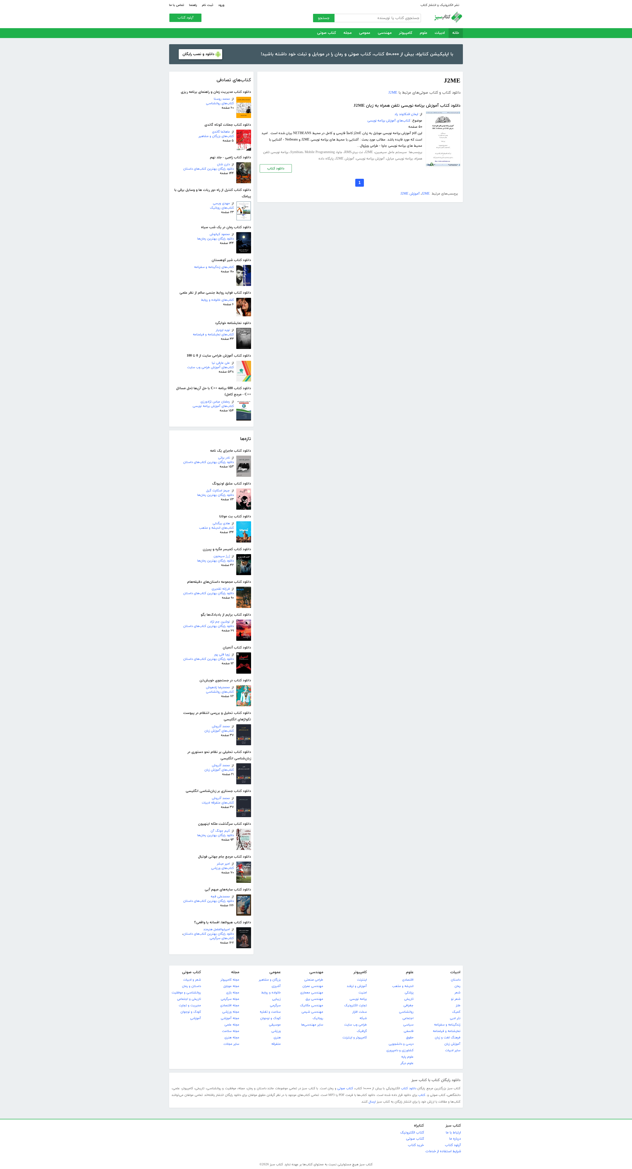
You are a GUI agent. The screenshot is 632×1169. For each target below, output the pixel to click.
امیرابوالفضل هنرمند (216, 929)
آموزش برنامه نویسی (370, 158)
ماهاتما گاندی (221, 132)
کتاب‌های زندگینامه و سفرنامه (214, 267)
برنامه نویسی (358, 999)
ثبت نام (207, 5)
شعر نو (455, 999)
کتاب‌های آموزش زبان (219, 731)
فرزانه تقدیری (221, 589)
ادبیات (440, 33)
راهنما (193, 5)
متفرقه (276, 1044)
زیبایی (276, 999)
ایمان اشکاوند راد (406, 114)
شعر (457, 992)
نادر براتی (224, 458)
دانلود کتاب (275, 168)
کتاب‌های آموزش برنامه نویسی (213, 406)
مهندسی (385, 33)
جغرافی (408, 1005)
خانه (455, 33)
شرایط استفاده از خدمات (443, 1151)
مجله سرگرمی (230, 999)
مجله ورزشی (230, 1012)
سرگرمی (275, 1005)
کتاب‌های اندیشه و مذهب (216, 528)
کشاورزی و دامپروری (400, 1050)
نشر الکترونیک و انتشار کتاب (439, 5)
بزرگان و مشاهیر (270, 980)
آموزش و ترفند (357, 986)
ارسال (372, 1102)
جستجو (324, 18)
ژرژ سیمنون (222, 556)
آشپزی (276, 986)
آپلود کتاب (186, 17)
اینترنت (362, 980)
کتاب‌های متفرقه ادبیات (218, 803)
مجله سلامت (230, 1031)
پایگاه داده (326, 158)
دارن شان (223, 164)
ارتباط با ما (453, 1132)
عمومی (364, 33)
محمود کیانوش (220, 234)
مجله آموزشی (230, 1018)
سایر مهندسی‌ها (312, 1025)
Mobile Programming (320, 152)
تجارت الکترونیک (355, 1005)
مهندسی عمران (312, 986)
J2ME (392, 92)
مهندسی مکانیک (311, 1005)
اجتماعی (408, 1018)
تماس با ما (176, 5)
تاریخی (409, 999)
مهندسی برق (314, 999)
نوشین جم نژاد (220, 622)
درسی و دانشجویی (401, 1044)
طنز (458, 1005)
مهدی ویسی (221, 203)
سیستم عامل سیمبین (391, 152)
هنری (277, 1037)
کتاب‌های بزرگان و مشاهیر (216, 136)
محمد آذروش (221, 726)
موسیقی (275, 1025)
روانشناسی (406, 1012)
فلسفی (409, 1031)
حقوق (410, 1037)
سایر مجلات (231, 1044)
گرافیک (362, 1031)
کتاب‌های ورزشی (222, 868)
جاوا (339, 152)
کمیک (456, 1012)
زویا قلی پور (222, 654)
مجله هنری (231, 1037)
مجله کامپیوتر (229, 980)
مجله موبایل (231, 986)
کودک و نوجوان (270, 1018)
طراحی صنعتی (313, 980)
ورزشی (276, 1031)
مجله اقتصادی (229, 1005)
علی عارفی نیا (221, 363)
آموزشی (195, 1018)
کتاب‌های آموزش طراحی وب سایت (210, 367)
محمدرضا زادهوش (218, 687)
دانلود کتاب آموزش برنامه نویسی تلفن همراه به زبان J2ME (407, 106)
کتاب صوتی (326, 33)
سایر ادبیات (452, 1050)
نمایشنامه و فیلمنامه (446, 1031)
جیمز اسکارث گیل (218, 490)
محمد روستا (222, 99)
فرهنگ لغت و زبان (447, 1037)
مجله (347, 33)
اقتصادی (408, 980)
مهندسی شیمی (312, 1012)
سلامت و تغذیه (270, 1012)
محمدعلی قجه (220, 896)
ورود (221, 5)
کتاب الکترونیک (412, 1132)
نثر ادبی (455, 1018)
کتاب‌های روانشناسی (220, 103)
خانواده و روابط (271, 992)
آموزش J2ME (345, 158)
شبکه (363, 1018)
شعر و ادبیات (192, 980)
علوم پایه (407, 1057)
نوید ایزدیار (223, 330)
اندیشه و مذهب (403, 986)
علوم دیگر (407, 1063)
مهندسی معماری (311, 992)
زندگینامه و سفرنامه (447, 1025)
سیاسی (408, 1025)
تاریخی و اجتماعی (189, 999)
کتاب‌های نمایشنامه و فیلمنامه (213, 334)
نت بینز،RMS (353, 152)
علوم (423, 33)
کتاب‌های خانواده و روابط (217, 300)
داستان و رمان (191, 986)
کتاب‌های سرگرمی (222, 938)
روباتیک (318, 1018)
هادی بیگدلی (221, 523)
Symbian (296, 152)
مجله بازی (232, 992)
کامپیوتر (405, 33)
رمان (457, 986)
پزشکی (409, 992)
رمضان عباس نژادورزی (215, 402)
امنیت (362, 992)
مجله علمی (231, 1025)
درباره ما (455, 1138)
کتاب (421, 1095)
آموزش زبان (452, 1044)
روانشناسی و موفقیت (186, 992)
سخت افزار (359, 1012)
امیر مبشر (223, 864)
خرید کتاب (416, 1145)
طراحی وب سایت (355, 1025)
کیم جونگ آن (220, 831)
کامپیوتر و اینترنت (354, 1037)
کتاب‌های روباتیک (222, 208)
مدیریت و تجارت (190, 1005)
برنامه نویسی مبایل (400, 158)
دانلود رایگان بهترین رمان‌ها (215, 239)
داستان (455, 980)
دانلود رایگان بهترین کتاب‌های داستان (208, 169)
